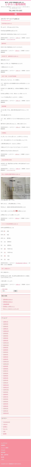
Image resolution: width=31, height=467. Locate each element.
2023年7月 (5, 371)
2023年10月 (6, 364)
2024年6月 (5, 352)
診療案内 (3, 445)
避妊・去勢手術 (4, 454)
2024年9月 (5, 347)
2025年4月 (5, 338)
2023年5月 (5, 375)
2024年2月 (5, 359)
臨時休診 (4, 43)
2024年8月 (5, 349)
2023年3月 (5, 380)
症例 (4, 431)
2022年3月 (5, 406)
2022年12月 (6, 385)
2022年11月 (6, 387)
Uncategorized (19, 263)
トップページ (4, 443)
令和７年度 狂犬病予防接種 (9, 76)
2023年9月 (5, 366)
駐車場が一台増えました (9, 306)
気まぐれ (5, 429)
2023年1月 (5, 382)
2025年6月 (5, 335)
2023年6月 (5, 373)
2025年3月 (5, 340)
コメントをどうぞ (11, 39)
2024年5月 (5, 354)
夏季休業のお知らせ (8, 299)
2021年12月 (6, 413)
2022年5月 (5, 401)
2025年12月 (6, 331)
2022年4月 (5, 403)
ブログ (2, 459)
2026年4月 (5, 326)
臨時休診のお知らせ (8, 301)
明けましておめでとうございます (11, 309)
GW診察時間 (6, 304)
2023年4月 (5, 378)
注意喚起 (4, 132)
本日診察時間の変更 (7, 160)
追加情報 (4, 106)
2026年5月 (5, 324)
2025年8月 (5, 333)
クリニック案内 (4, 447)
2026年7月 (5, 321)
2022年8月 (5, 394)
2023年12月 (6, 361)
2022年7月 (5, 396)
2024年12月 (6, 342)
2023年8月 (5, 368)
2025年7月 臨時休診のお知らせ (10, 56)
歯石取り (5, 426)
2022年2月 (5, 408)
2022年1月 (5, 410)
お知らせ (18, 37)
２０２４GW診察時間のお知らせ (10, 224)
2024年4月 (5, 356)
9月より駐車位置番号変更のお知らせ (11, 174)
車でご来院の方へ (6, 268)
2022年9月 (5, 392)
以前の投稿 (4, 289)
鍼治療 (4, 433)
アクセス (3, 450)
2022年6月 (5, 399)
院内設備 (3, 452)
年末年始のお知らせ (7, 23)
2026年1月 (5, 328)
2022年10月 (6, 389)
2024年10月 (6, 345)
